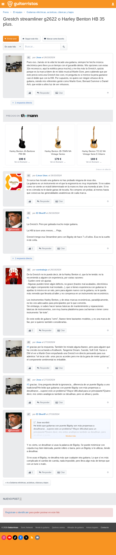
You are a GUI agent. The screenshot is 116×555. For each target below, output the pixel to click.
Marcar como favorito (55, 39)
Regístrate (10, 512)
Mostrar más (71, 436)
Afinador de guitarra (75, 527)
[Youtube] (9, 537)
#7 (29, 414)
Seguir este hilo (31, 39)
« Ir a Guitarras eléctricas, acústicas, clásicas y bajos (26, 483)
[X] (26, 537)
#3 (29, 213)
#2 (29, 176)
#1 (29, 57)
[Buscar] (64, 46)
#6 (29, 380)
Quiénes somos (58, 527)
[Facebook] (20, 537)
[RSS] (31, 537)
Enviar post (11, 39)
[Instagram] (4, 537)
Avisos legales (92, 527)
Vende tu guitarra (42, 527)
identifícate (23, 512)
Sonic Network (27, 527)
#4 (29, 270)
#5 (29, 342)
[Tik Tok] (15, 537)
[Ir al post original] (34, 422)
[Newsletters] (37, 537)
